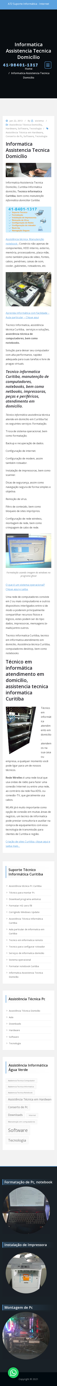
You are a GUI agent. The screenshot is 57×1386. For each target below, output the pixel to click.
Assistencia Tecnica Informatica (21, 1087)
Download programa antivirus (25, 899)
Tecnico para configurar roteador (27, 946)
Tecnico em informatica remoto (26, 940)
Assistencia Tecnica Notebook (20, 1093)
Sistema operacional (20, 959)
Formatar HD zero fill (20, 905)
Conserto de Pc (14, 136)
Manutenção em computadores (21, 1122)
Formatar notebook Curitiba (24, 966)
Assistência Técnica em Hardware (24, 132)
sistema (39, 120)
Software (23, 128)
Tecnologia (35, 128)
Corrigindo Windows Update (24, 912)
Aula (11, 1017)
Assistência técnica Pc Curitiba (25, 885)
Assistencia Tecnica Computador (21, 1081)
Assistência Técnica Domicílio (25, 124)
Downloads (15, 1023)
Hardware (11, 128)
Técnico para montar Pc (22, 892)
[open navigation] (48, 65)
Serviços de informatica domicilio (26, 953)
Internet (32, 1115)
